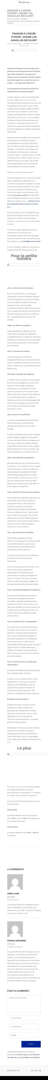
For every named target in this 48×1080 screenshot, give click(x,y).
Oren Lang (13, 893)
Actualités (24, 19)
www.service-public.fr (21, 195)
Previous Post (14, 1070)
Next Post (35, 1070)
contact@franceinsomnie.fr (31, 241)
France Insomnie (13, 19)
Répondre (11, 897)
